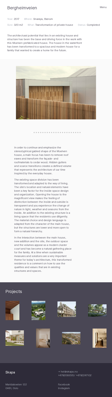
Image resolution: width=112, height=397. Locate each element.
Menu (103, 7)
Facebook (64, 384)
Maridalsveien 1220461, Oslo (16, 386)
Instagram (64, 388)
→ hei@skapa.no (68, 371)
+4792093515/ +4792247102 (75, 375)
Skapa (10, 372)
